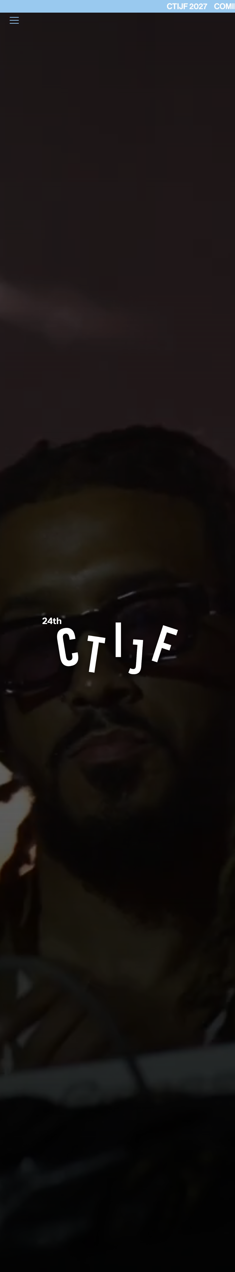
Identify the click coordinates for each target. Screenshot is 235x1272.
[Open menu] (17, 20)
